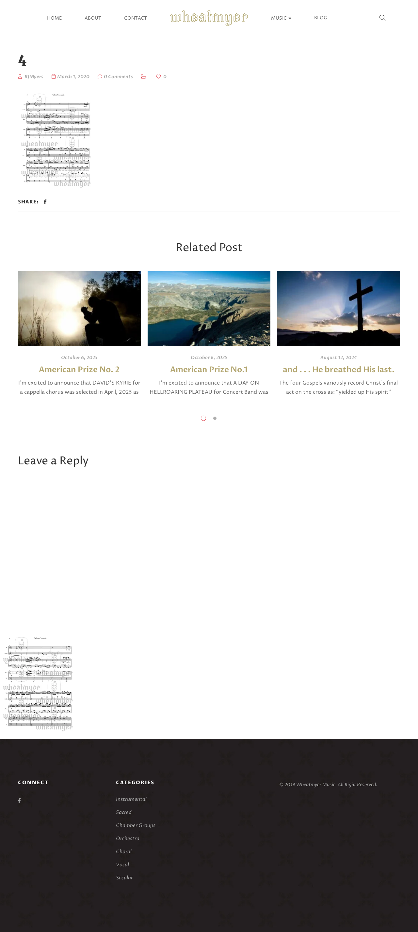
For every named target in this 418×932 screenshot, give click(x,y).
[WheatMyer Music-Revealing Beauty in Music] (209, 18)
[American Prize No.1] (209, 308)
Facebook (19, 800)
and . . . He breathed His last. (338, 369)
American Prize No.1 (209, 369)
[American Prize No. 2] (79, 308)
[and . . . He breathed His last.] (338, 308)
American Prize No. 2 (79, 369)
